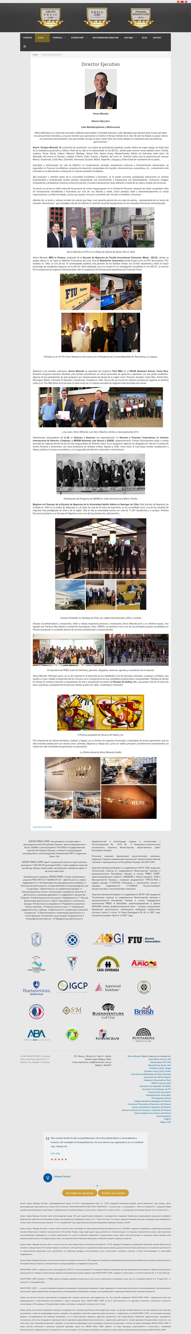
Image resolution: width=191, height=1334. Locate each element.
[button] (90, 1185)
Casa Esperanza (164, 1116)
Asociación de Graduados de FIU (156, 1089)
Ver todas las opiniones (80, 1193)
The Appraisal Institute (161, 1098)
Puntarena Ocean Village (160, 1068)
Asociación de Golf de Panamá (157, 1077)
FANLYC (167, 1119)
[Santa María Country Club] (72, 1010)
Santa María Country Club (159, 1059)
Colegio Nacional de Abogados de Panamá (152, 1101)
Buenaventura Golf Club (160, 1062)
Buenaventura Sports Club (159, 1065)
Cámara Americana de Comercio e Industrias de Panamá (146, 1110)
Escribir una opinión (113, 1193)
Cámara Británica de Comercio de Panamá (152, 1113)
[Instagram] (24, 46)
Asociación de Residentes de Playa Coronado (151, 1074)
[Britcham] (144, 963)
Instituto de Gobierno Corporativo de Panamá (151, 1107)
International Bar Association (158, 1095)
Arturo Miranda (134, 1056)
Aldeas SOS (165, 1122)
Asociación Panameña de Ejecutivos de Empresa (149, 1104)
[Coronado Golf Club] (36, 963)
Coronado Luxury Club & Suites (157, 1071)
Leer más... (56, 1153)
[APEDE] (72, 963)
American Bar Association (159, 1092)
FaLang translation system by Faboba (42, 827)
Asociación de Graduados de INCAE (155, 1086)
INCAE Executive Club (161, 1083)
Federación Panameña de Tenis (157, 1080)
